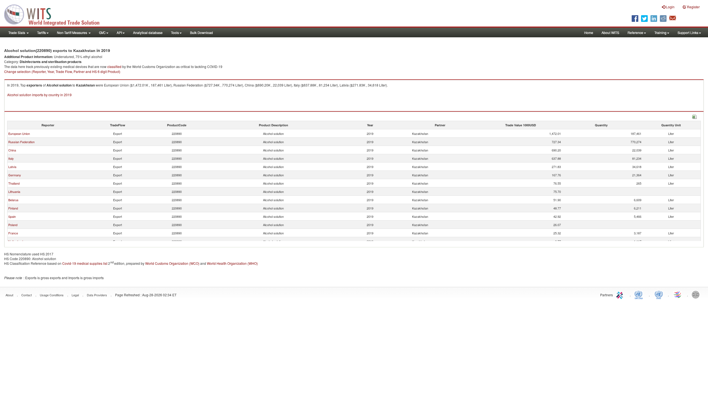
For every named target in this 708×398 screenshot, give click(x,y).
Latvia (12, 166)
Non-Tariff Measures (72, 32)
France (13, 233)
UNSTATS (658, 294)
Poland (12, 224)
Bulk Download (201, 32)
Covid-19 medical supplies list (84, 263)
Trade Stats (17, 32)
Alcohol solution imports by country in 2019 (39, 94)
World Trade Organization (677, 294)
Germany (14, 175)
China (12, 150)
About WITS (610, 32)
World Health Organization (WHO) (232, 263)
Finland (13, 208)
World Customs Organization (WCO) (172, 263)
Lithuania (14, 191)
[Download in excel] (694, 116)
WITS (55, 14)
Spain (12, 216)
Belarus (13, 200)
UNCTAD (639, 294)
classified (114, 66)
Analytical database (148, 32)
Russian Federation (21, 142)
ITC (620, 294)
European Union (19, 133)
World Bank (696, 294)
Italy (11, 158)
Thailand (14, 183)
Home (588, 32)
